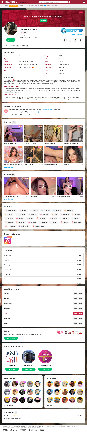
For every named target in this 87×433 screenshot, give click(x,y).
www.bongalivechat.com (21, 426)
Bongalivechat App (52, 6)
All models (5, 6)
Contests (41, 6)
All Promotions (31, 6)
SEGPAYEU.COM (42, 426)
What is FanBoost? (77, 34)
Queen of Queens (47, 109)
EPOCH (35, 426)
